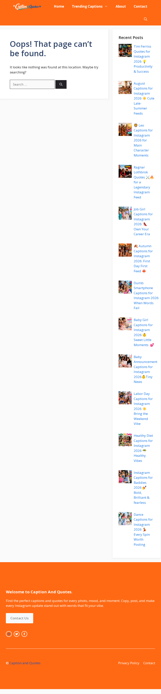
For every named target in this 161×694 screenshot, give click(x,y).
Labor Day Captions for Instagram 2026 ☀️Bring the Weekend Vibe (143, 408)
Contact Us (19, 618)
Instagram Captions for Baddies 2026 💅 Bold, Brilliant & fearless (143, 487)
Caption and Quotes (24, 663)
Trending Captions (87, 6)
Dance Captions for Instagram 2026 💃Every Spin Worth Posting (143, 529)
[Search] (61, 84)
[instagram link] (9, 634)
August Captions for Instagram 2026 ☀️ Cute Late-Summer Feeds (144, 98)
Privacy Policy (128, 663)
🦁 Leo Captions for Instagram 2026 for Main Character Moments (143, 140)
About (121, 6)
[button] (145, 19)
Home (59, 6)
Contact (140, 6)
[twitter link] (17, 634)
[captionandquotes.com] (27, 6)
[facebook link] (24, 634)
